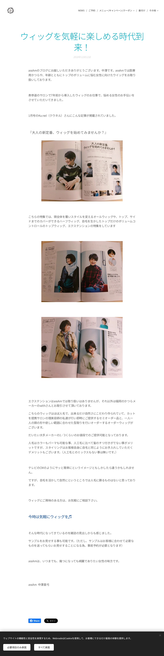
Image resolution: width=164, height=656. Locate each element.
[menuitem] (82, 10)
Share (36, 621)
